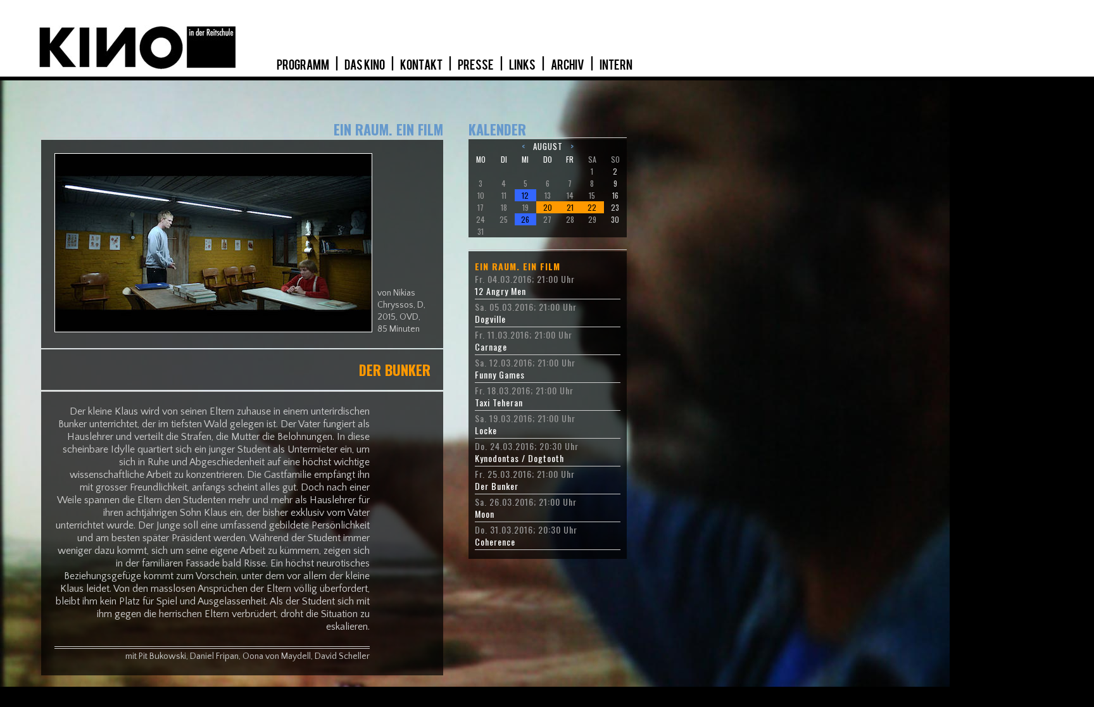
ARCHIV (568, 65)
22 (592, 207)
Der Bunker (497, 486)
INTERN (616, 65)
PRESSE (476, 65)
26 (525, 219)
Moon (484, 514)
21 (570, 207)
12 (525, 195)
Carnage (491, 347)
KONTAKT (422, 65)
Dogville (490, 319)
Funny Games (500, 374)
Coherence (495, 541)
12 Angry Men (500, 291)
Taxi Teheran (499, 402)
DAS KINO (365, 65)
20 (547, 207)
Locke (486, 430)
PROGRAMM (303, 65)
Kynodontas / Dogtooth (519, 458)
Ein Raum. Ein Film (517, 266)
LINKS (522, 65)
